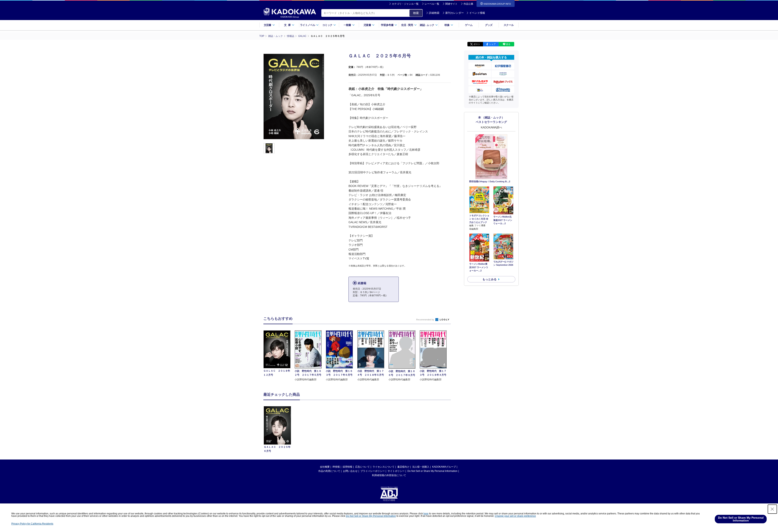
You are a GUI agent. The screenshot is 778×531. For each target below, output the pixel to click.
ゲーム (468, 25)
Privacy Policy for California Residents (32, 523)
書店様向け (403, 466)
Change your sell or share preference (515, 516)
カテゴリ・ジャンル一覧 (405, 3)
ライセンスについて (383, 466)
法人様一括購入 (420, 466)
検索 (416, 13)
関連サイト (451, 3)
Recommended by (425, 319)
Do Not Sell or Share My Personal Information (432, 471)
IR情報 (336, 466)
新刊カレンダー (454, 12)
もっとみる (489, 279)
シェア (492, 44)
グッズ (489, 25)
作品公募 (468, 3)
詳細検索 (434, 12)
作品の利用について (329, 471)
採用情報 (347, 466)
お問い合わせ (350, 471)
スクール (509, 25)
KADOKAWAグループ (444, 466)
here (426, 513)
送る (508, 44)
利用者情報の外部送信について (389, 475)
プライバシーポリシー (372, 471)
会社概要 (325, 466)
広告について (362, 466)
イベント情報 (477, 12)
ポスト (476, 44)
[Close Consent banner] (772, 509)
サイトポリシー (396, 471)
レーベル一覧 (432, 3)
